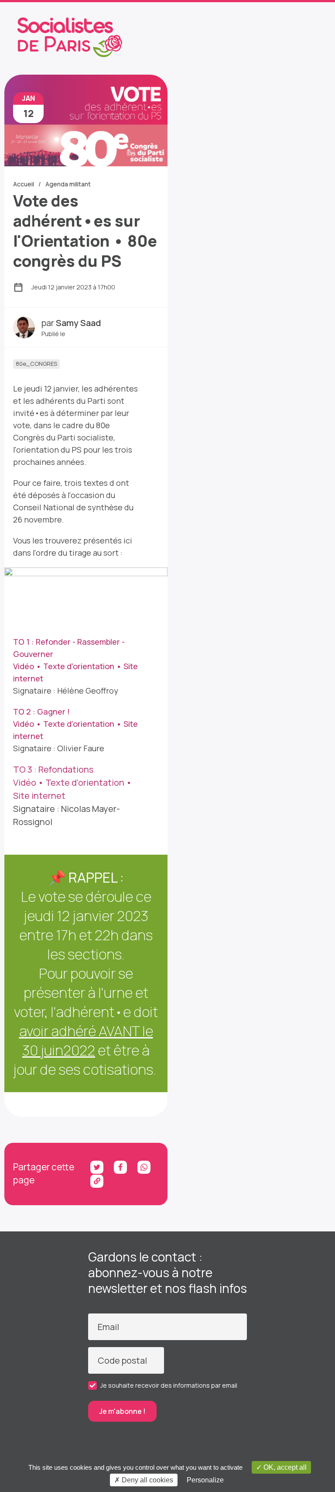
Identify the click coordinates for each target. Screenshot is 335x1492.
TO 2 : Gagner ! (41, 711)
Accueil (23, 184)
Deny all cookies (146, 1480)
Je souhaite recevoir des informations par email (168, 1385)
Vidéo (23, 666)
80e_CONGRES (36, 364)
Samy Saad (78, 323)
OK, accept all (284, 1467)
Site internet (39, 795)
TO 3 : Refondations (53, 769)
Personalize (205, 1480)
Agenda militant (68, 184)
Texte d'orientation (78, 666)
